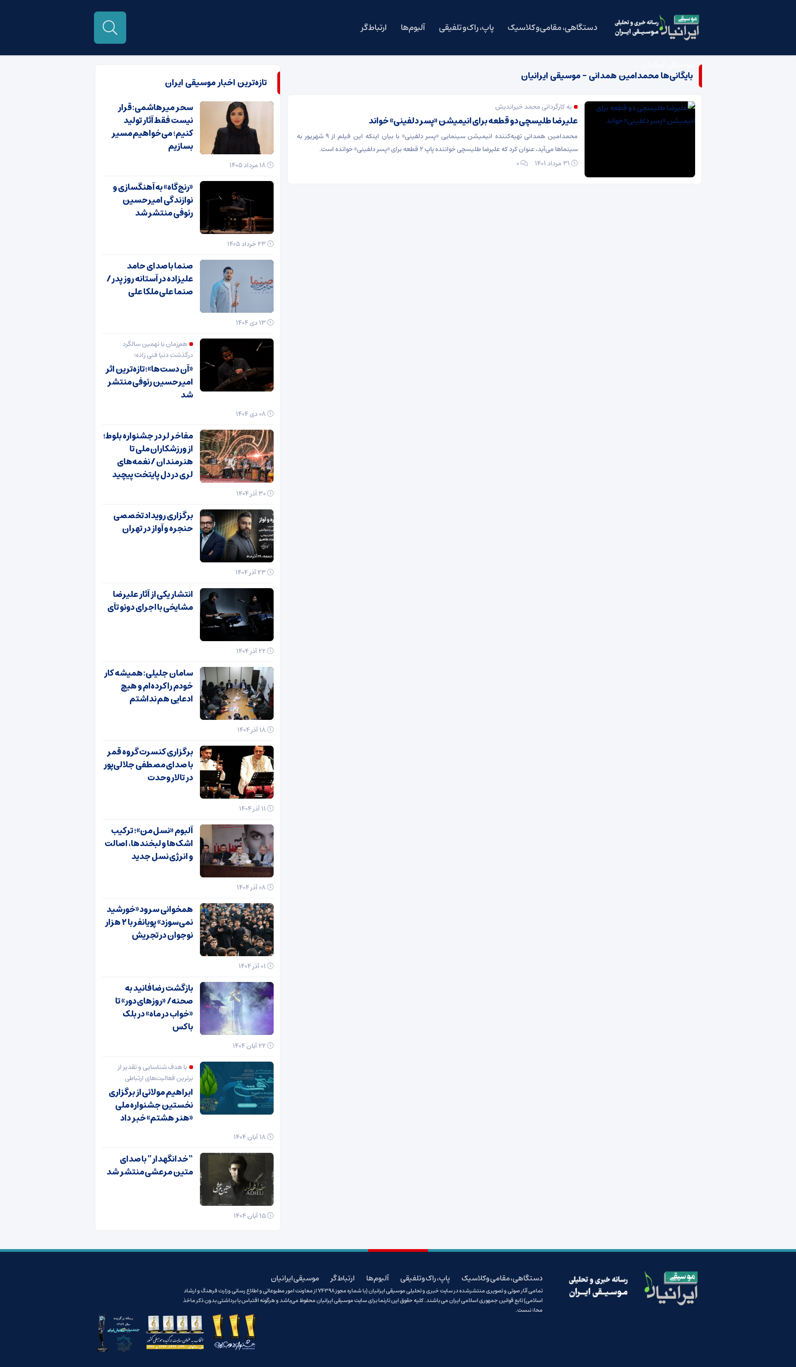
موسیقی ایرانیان (668, 64)
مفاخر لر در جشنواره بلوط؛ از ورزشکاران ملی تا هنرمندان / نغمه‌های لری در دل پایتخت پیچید (148, 455)
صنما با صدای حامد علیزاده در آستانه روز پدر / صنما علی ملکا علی (149, 279)
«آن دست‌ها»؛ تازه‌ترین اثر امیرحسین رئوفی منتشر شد (149, 382)
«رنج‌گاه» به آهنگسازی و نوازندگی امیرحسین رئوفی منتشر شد (153, 200)
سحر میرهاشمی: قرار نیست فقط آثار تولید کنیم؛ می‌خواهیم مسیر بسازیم (152, 127)
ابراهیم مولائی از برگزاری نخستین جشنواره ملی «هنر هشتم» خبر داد (151, 1105)
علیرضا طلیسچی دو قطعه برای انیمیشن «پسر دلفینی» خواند (473, 121)
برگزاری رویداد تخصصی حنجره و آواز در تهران (153, 522)
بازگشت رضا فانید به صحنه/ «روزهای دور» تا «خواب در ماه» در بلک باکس (154, 1008)
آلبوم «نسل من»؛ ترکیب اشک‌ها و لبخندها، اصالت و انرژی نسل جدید (149, 843)
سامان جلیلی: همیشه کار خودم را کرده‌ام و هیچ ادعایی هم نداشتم (148, 686)
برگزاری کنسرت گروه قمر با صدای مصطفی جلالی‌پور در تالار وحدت (148, 765)
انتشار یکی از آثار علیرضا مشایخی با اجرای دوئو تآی (150, 601)
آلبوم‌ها (413, 27)
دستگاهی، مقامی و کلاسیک (552, 27)
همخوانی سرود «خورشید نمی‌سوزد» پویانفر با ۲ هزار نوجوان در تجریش (149, 922)
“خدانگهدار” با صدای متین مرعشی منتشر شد (149, 1166)
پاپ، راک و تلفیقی (466, 27)
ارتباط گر (374, 27)
